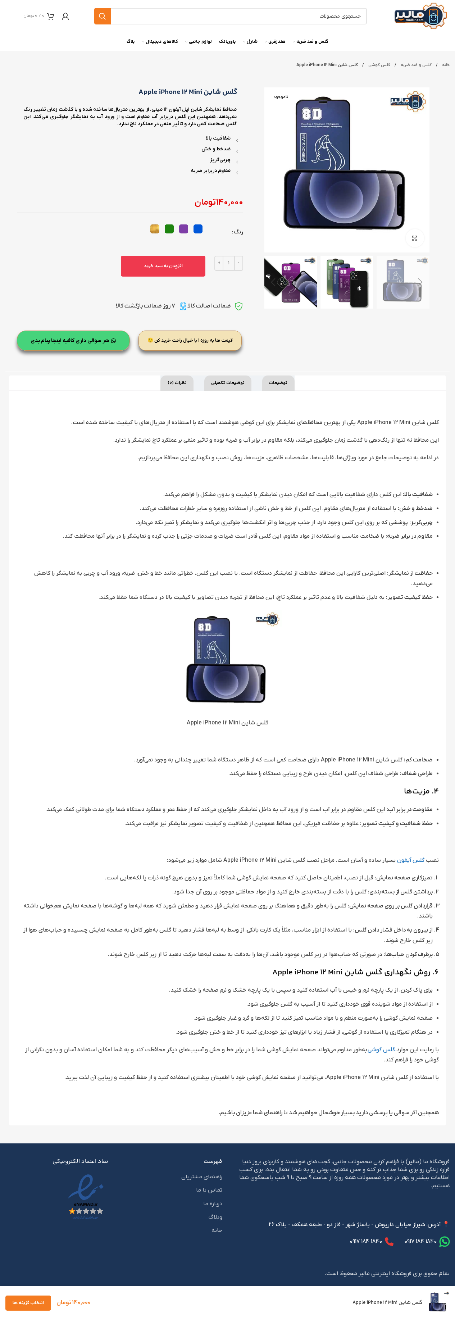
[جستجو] (102, 16)
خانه (445, 65)
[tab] (278, 383)
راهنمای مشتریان (201, 1176)
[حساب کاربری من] (65, 16)
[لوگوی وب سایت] (421, 15)
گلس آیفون (410, 860)
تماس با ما (209, 1190)
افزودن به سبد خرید (163, 266)
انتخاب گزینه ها (28, 1303)
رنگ (238, 232)
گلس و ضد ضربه (416, 65)
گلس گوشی (378, 65)
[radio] (198, 228)
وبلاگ (215, 1217)
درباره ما (212, 1203)
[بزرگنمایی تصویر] (415, 238)
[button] (420, 282)
